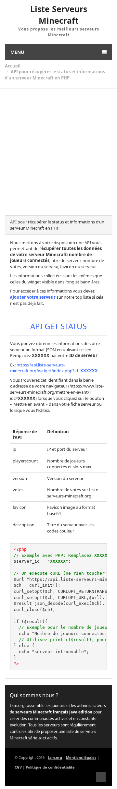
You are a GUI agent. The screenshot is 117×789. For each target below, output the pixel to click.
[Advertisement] (58, 150)
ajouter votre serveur (33, 297)
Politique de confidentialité (50, 767)
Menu (17, 52)
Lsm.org (55, 757)
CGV (18, 767)
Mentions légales (81, 757)
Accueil (12, 66)
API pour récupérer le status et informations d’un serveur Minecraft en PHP (55, 75)
